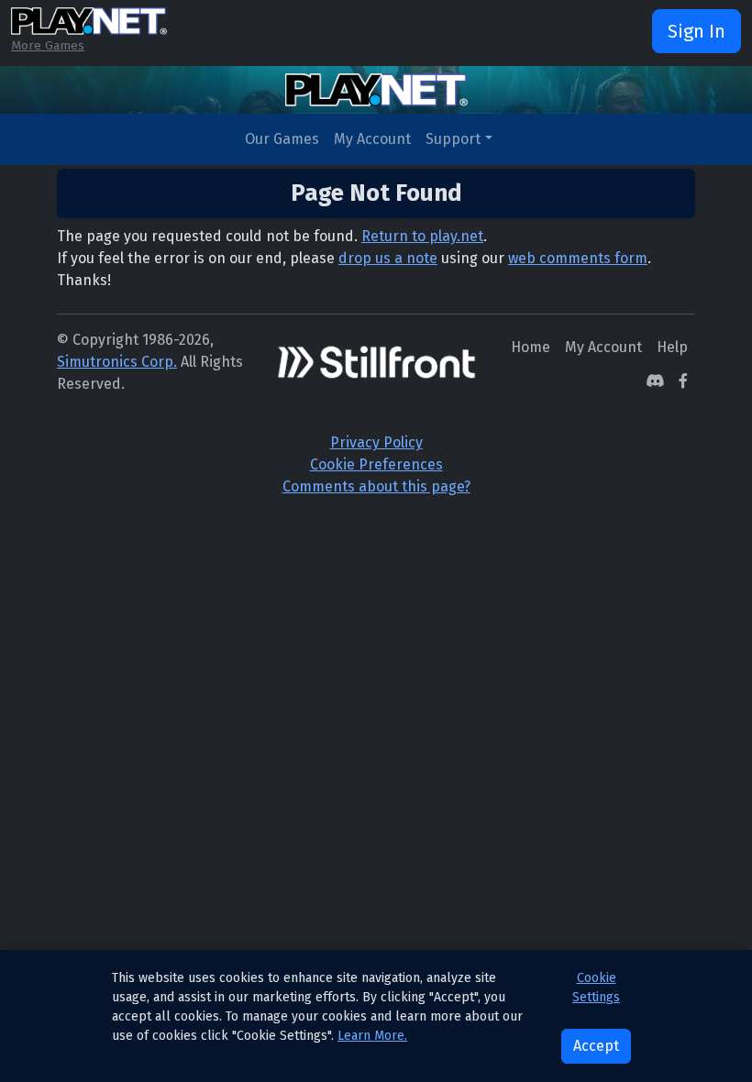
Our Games (282, 139)
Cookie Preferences (376, 464)
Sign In (696, 31)
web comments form (577, 258)
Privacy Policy (376, 442)
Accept (596, 1045)
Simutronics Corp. (117, 361)
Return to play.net (422, 236)
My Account (372, 139)
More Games (47, 45)
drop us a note (387, 258)
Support (453, 139)
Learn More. (372, 1035)
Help (672, 347)
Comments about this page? (376, 486)
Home (530, 347)
